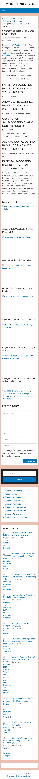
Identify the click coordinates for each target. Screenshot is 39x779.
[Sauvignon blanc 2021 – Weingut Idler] (19, 306)
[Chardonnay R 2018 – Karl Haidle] (19, 247)
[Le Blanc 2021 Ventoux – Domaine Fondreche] (19, 275)
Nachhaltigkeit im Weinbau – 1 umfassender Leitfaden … (23, 596)
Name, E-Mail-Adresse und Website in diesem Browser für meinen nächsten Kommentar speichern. (18, 453)
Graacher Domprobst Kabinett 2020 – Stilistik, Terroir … (23, 658)
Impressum (11, 776)
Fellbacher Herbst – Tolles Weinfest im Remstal (22, 534)
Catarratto (16, 391)
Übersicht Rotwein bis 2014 (15, 514)
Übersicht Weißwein (13, 497)
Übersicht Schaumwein (14, 501)
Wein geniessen (20, 4)
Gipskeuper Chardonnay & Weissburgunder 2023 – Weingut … (22, 740)
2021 (9, 391)
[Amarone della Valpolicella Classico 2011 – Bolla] (19, 216)
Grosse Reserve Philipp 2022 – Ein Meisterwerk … (23, 699)
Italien (18, 394)
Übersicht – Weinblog (13, 491)
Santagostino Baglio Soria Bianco (16, 396)
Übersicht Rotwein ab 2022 (15, 507)
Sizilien (33, 396)
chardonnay (25, 391)
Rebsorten (6, 55)
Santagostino (27, 394)
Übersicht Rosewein (13, 504)
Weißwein (16, 45)
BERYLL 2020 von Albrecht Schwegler (22, 724)
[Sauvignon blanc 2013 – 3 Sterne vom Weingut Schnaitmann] (19, 365)
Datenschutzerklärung (23, 776)
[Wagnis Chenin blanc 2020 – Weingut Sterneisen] (19, 334)
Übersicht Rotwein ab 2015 (15, 511)
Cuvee (5, 394)
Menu (3, 11)
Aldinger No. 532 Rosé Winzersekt (20, 624)
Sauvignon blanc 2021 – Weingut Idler (18, 319)
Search (19, 480)
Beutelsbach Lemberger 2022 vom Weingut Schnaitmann (23, 640)
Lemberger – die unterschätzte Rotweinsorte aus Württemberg (24, 575)
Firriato (12, 394)
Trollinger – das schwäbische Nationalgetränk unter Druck (23, 555)
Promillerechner (11, 494)
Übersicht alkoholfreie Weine (16, 517)
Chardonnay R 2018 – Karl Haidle (16, 260)
